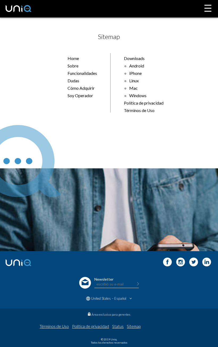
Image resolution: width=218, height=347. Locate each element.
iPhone (135, 73)
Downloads (134, 58)
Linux (134, 80)
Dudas (73, 80)
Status (118, 326)
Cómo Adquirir (81, 88)
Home (73, 58)
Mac (133, 88)
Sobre (73, 65)
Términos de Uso (139, 110)
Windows (137, 95)
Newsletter (104, 279)
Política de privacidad (144, 102)
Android (136, 65)
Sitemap (134, 326)
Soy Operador (80, 95)
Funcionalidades (82, 73)
